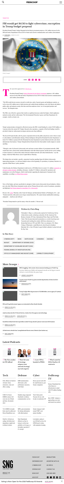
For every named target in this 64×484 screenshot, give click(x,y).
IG (56, 477)
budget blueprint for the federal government (35, 93)
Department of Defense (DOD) (23, 242)
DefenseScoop (37, 461)
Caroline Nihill (22, 316)
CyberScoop (36, 465)
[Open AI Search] (5, 2)
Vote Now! (49, 481)
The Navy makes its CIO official (9, 361)
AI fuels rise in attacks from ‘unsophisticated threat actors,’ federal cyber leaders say (25, 330)
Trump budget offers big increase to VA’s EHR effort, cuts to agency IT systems (40, 291)
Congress (40, 239)
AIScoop (35, 477)
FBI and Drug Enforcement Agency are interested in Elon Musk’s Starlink (22, 304)
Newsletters (51, 457)
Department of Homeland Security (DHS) (18, 246)
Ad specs (50, 465)
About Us (6, 473)
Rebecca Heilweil (10, 307)
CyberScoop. (28, 89)
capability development (45, 253)
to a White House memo (21, 174)
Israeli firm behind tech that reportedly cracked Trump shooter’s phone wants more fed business (29, 322)
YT (59, 477)
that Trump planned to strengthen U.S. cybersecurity (24, 188)
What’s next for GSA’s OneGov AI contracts (54, 362)
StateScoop (36, 469)
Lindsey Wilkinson (27, 275)
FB (47, 477)
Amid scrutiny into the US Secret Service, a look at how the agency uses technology (25, 313)
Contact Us (51, 469)
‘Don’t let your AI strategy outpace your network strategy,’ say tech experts (24, 364)
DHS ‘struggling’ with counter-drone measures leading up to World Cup (38, 268)
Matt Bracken (25, 294)
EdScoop (35, 473)
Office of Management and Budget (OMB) (18, 253)
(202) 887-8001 (51, 473)
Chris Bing (7, 35)
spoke (11, 193)
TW (51, 477)
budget (6, 242)
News (19, 239)
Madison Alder (26, 283)
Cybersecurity (9, 239)
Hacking (50, 239)
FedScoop (35, 457)
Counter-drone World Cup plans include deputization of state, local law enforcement (38, 280)
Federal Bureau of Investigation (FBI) (17, 250)
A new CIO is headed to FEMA (38, 361)
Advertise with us (53, 461)
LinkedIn (54, 477)
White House (29, 239)
